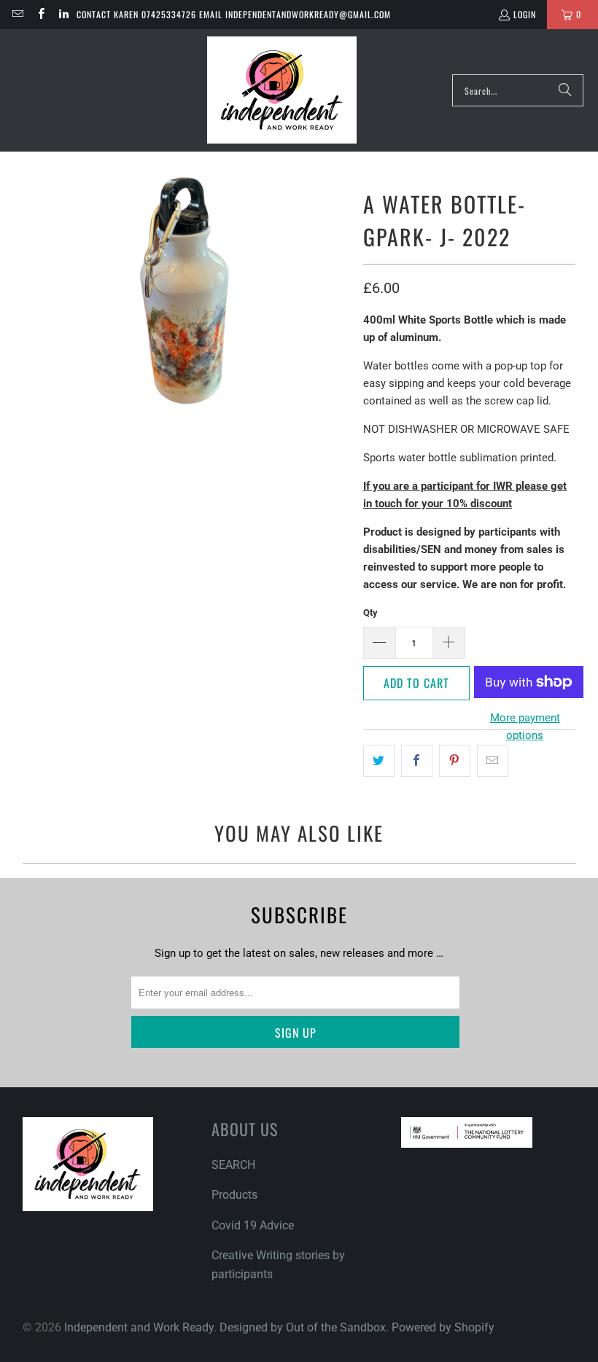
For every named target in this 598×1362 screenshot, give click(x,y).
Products (234, 1195)
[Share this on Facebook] (416, 761)
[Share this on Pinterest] (454, 761)
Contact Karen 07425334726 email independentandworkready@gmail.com (234, 14)
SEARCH (233, 1165)
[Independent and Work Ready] (282, 90)
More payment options (525, 726)
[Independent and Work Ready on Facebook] (40, 14)
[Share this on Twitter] (379, 761)
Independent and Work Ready (139, 1327)
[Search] (565, 90)
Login (524, 14)
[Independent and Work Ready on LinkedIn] (63, 14)
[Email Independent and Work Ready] (17, 14)
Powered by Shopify (443, 1327)
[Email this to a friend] (492, 761)
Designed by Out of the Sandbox (303, 1327)
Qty (370, 612)
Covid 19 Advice (252, 1225)
